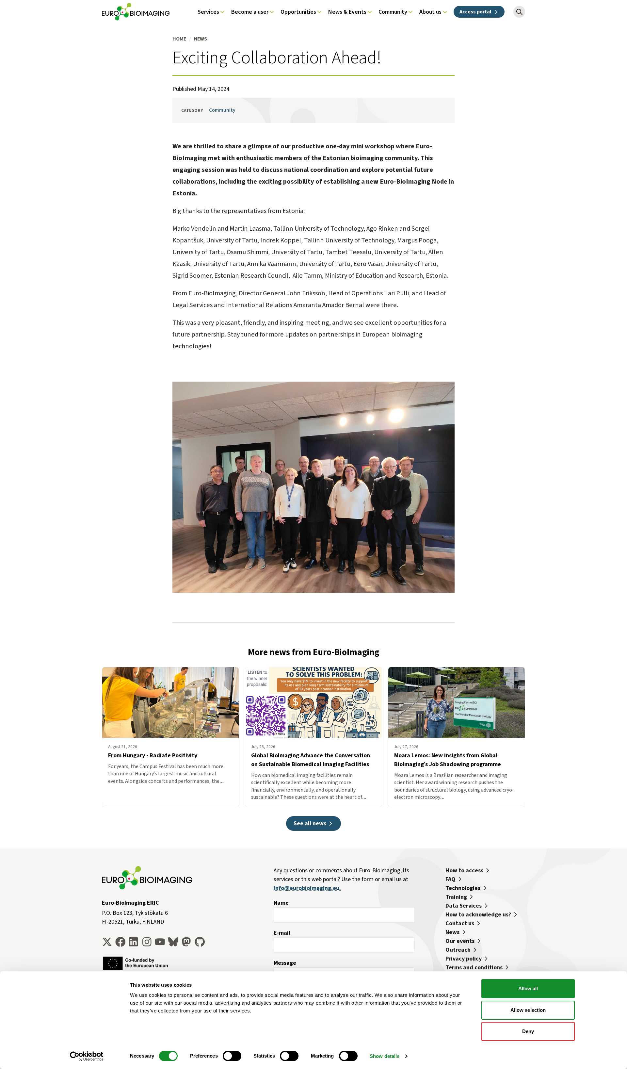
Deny (528, 1031)
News (200, 38)
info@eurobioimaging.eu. (307, 888)
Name (281, 903)
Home (179, 38)
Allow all (528, 988)
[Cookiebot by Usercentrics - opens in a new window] (86, 1056)
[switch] (232, 1056)
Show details (384, 1056)
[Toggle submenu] (222, 12)
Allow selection (528, 1010)
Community (222, 110)
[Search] (519, 12)
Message (285, 963)
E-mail (282, 933)
